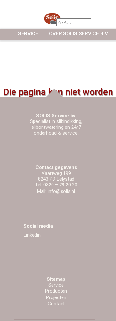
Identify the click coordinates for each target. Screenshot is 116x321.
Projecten (56, 297)
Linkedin (32, 235)
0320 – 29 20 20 (60, 185)
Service (28, 34)
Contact (56, 304)
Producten (56, 291)
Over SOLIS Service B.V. (79, 34)
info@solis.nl (61, 191)
